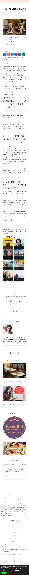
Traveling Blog (14, 9)
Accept (4, 572)
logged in (11, 304)
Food (15, 529)
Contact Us (15, 535)
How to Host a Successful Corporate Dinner (13, 559)
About (15, 526)
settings (17, 570)
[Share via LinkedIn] (19, 55)
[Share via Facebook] (4, 55)
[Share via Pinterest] (16, 55)
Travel (17, 286)
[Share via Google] (8, 55)
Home (15, 524)
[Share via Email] (23, 55)
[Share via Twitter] (12, 55)
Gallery (15, 532)
